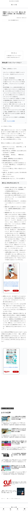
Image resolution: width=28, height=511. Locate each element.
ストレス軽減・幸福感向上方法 (7, 408)
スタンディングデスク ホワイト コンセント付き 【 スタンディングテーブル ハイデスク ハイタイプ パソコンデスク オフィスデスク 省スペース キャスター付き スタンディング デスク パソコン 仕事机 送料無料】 (11, 284)
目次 (12, 52)
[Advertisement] (14, 36)
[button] (25, 294)
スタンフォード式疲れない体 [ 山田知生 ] (11, 367)
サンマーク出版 (10, 121)
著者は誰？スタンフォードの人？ (14, 55)
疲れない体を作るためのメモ (13, 57)
